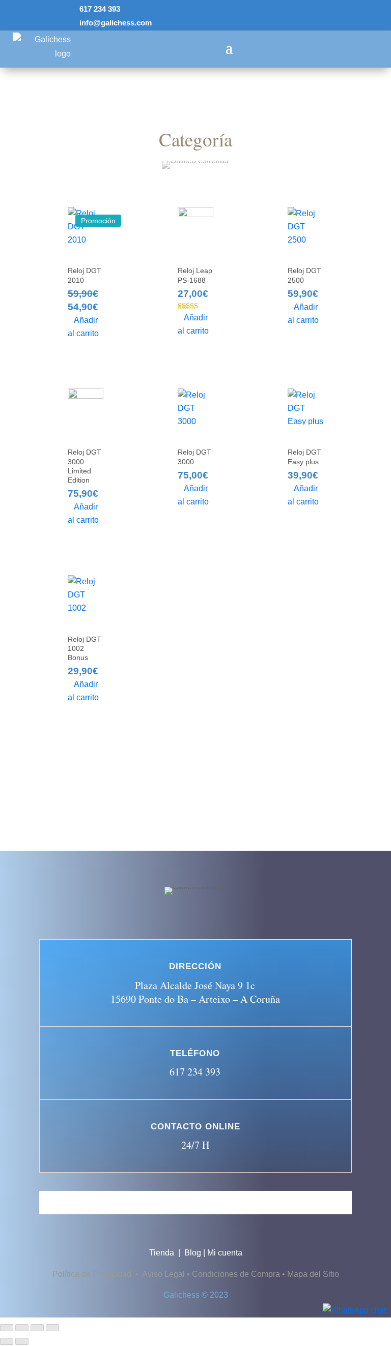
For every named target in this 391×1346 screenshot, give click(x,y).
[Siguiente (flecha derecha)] (22, 1341)
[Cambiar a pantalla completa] (22, 1327)
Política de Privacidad (92, 1274)
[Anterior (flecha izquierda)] (6, 1341)
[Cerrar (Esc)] (52, 1327)
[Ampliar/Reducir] (6, 1327)
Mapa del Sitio (313, 1274)
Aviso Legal (163, 1274)
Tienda (162, 1252)
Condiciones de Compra (236, 1274)
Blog (192, 1252)
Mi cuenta (224, 1252)
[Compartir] (37, 1327)
